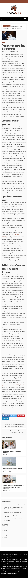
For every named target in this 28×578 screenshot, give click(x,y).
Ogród (5, 539)
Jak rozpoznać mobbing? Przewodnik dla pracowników (12, 451)
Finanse (5, 530)
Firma (4, 42)
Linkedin (6, 418)
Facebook (6, 415)
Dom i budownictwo (8, 528)
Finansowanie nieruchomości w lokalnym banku (15, 504)
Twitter (14, 415)
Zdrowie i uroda (7, 542)
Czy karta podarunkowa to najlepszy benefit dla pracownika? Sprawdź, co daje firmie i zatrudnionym (13, 487)
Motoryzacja (6, 537)
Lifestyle (6, 535)
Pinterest (21, 415)
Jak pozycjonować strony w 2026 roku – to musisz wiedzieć (12, 469)
